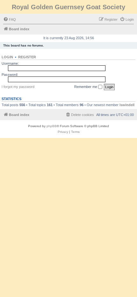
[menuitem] (9, 19)
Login (7, 57)
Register (27, 57)
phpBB (52, 126)
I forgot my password (18, 87)
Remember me (86, 87)
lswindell (126, 105)
